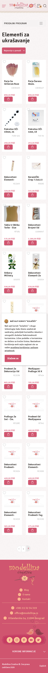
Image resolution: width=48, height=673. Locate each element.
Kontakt (26, 599)
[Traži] (45, 6)
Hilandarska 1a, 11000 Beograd (26, 618)
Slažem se (13, 358)
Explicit (43, 666)
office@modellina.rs (26, 613)
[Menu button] (4, 6)
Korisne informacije (24, 651)
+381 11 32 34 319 (26, 608)
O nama (26, 594)
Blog (26, 589)
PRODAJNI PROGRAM (15, 23)
